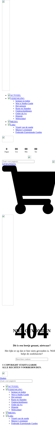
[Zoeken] (52, 381)
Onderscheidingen (24, 111)
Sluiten (3, 378)
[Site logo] (6, 90)
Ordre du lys (21, 113)
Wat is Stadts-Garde (24, 103)
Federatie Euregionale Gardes (29, 132)
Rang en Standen (23, 108)
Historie (19, 116)
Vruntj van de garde (24, 127)
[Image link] (5, 375)
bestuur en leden (23, 101)
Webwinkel (21, 118)
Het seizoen (21, 106)
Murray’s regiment (24, 130)
